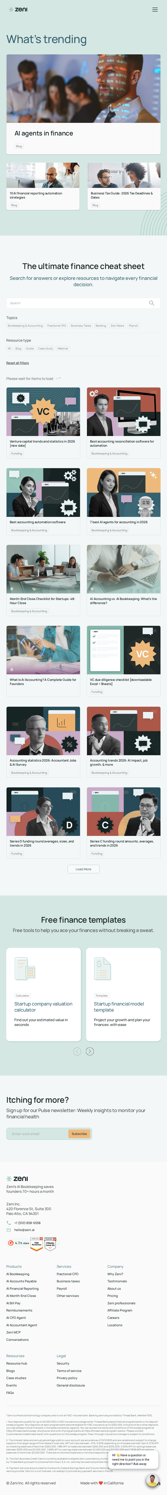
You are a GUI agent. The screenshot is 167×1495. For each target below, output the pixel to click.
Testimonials (117, 1281)
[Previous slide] (77, 1051)
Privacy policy (67, 1378)
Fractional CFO (67, 1274)
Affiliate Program (119, 1310)
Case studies (16, 1378)
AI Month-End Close (21, 1296)
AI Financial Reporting (22, 1288)
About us (114, 1288)
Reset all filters (17, 363)
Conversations (17, 1340)
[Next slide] (90, 1051)
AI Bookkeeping (17, 1274)
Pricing (112, 1296)
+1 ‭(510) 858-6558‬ (27, 1223)
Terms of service (69, 1371)
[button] (154, 9)
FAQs (10, 1393)
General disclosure (71, 1385)
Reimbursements (19, 1310)
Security (63, 1363)
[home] (18, 9)
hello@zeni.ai (24, 1230)
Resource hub (16, 1363)
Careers (113, 1318)
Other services (68, 1296)
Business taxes (68, 1281)
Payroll (62, 1288)
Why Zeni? (115, 1274)
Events (11, 1385)
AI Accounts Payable (21, 1281)
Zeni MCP (13, 1332)
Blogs (10, 1371)
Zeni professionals (121, 1303)
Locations (114, 1325)
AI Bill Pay (13, 1303)
